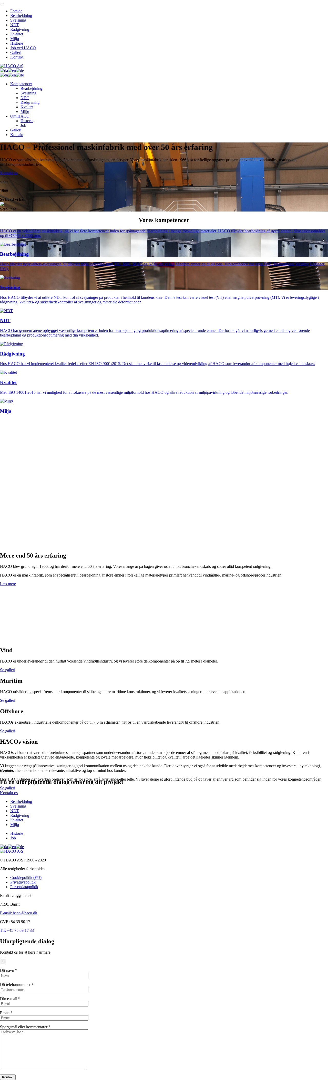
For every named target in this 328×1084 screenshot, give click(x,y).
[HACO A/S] (11, 66)
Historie (16, 43)
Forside (16, 11)
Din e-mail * (10, 998)
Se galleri (7, 670)
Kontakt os (9, 173)
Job (23, 125)
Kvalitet (16, 34)
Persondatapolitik (24, 887)
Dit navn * (8, 970)
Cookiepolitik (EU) (26, 877)
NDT (14, 25)
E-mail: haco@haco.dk (18, 913)
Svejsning (18, 20)
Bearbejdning (21, 15)
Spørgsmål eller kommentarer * (25, 1027)
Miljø (14, 38)
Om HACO (19, 116)
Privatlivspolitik (23, 882)
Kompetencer (21, 84)
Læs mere (8, 584)
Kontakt (16, 57)
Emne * (6, 1013)
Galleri (15, 52)
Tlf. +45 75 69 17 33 (17, 930)
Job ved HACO (23, 48)
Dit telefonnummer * (17, 984)
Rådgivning (19, 29)
